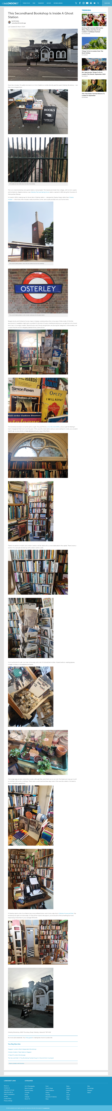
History (49, 3)
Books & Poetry (29, 1090)
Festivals (27, 1097)
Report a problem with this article (16, 1063)
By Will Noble (85, 97)
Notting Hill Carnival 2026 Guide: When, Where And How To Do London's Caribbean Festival (92, 30)
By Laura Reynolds (86, 33)
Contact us (7, 1088)
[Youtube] (87, 3)
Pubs (34, 3)
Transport (41, 3)
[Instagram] (83, 3)
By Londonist (85, 54)
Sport (67, 1097)
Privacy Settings (8, 1100)
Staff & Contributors (9, 1094)
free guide (29, 1037)
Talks (88, 1086)
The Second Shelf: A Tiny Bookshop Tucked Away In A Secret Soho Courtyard (31, 1058)
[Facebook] (79, 3)
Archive (6, 1096)
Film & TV (27, 1099)
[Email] (94, 3)
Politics (68, 1090)
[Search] (98, 3)
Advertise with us (8, 1092)
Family (26, 1094)
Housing (48, 1094)
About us (6, 1086)
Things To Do (26, 3)
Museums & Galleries (51, 1097)
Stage (67, 1099)
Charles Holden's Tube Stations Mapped (19, 1052)
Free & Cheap (49, 1088)
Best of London (29, 1088)
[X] (76, 3)
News (67, 1086)
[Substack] (90, 3)
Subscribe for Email (9, 1090)
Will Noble (16, 21)
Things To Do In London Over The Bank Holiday (92, 52)
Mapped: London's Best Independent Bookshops (22, 1049)
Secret (68, 1094)
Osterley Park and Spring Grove (40, 192)
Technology (90, 1088)
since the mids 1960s (53, 427)
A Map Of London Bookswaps (16, 1055)
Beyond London (58, 3)
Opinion (68, 1088)
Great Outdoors (50, 1090)
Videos (89, 1092)
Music (47, 1099)
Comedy (27, 1092)
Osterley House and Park (66, 913)
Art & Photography (30, 1086)
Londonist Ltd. (46, 1108)
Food (47, 1086)
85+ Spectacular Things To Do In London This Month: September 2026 (94, 73)
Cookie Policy (7, 1098)
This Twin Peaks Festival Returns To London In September (93, 94)
